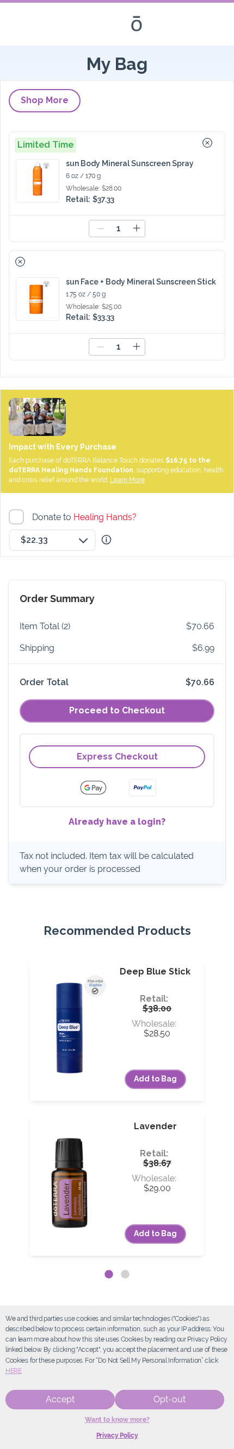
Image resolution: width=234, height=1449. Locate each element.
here (13, 1371)
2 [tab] (125, 1274)
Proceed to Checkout (117, 710)
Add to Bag (155, 1078)
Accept (60, 1399)
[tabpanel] (117, 1107)
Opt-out (169, 1399)
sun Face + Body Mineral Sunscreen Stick (141, 281)
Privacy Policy (117, 1435)
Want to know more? (117, 1419)
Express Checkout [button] (117, 756)
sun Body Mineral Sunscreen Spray (130, 163)
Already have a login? (117, 822)
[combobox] (52, 540)
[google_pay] (100, 788)
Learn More (127, 480)
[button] (207, 142)
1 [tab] (108, 1274)
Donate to (86, 517)
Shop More (45, 100)
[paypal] (142, 788)
